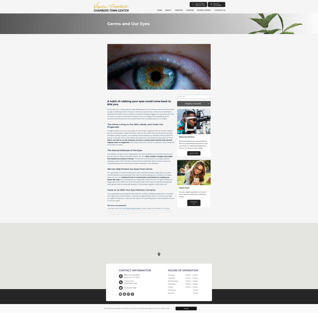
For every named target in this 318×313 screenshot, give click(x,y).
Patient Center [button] (203, 10)
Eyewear (190, 10)
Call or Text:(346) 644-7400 (130, 282)
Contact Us (220, 10)
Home (159, 10)
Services (179, 10)
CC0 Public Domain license (132, 208)
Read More (194, 153)
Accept (186, 308)
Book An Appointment (217, 4)
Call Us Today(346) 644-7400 (200, 4)
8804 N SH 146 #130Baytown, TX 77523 (132, 276)
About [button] (168, 10)
